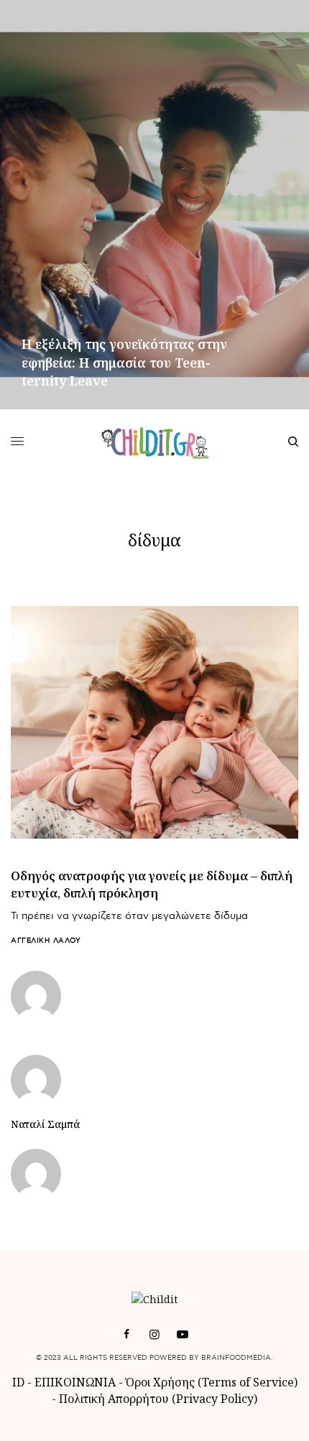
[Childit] (155, 442)
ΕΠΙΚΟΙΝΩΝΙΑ (76, 1382)
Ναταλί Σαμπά (45, 1124)
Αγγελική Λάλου (45, 940)
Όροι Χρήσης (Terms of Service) (212, 1382)
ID (18, 1382)
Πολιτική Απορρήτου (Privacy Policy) (158, 1399)
